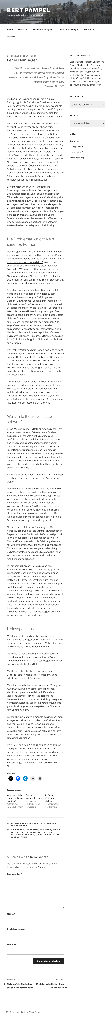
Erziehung (33, 823)
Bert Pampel (28, 10)
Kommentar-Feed (78, 152)
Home (10, 29)
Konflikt (35, 832)
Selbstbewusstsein (48, 835)
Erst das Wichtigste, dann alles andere (34, 798)
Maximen (22, 29)
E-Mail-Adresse (16, 929)
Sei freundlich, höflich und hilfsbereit (51, 798)
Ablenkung (17, 830)
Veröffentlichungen (68, 29)
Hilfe (25, 832)
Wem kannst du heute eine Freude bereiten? (15, 798)
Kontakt (11, 36)
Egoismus (45, 830)
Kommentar (14, 874)
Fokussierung (49, 823)
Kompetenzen (19, 826)
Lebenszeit (48, 832)
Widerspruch (19, 837)
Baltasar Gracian (30, 329)
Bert (34, 56)
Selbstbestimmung (22, 835)
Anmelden (74, 141)
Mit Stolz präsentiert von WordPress (23, 1012)
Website (11, 944)
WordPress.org (77, 157)
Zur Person (89, 29)
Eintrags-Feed (76, 146)
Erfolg (57, 830)
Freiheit (16, 832)
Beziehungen (18, 823)
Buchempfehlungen (42, 29)
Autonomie (31, 830)
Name (11, 914)
